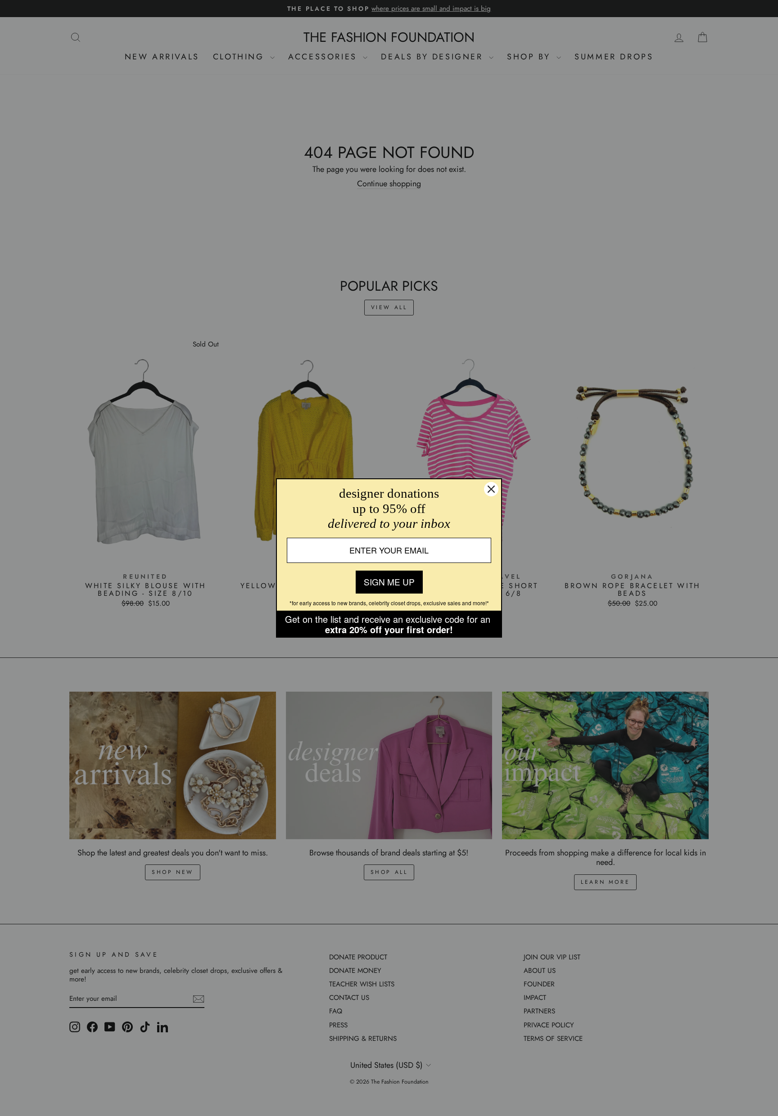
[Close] (491, 489)
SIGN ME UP (389, 582)
